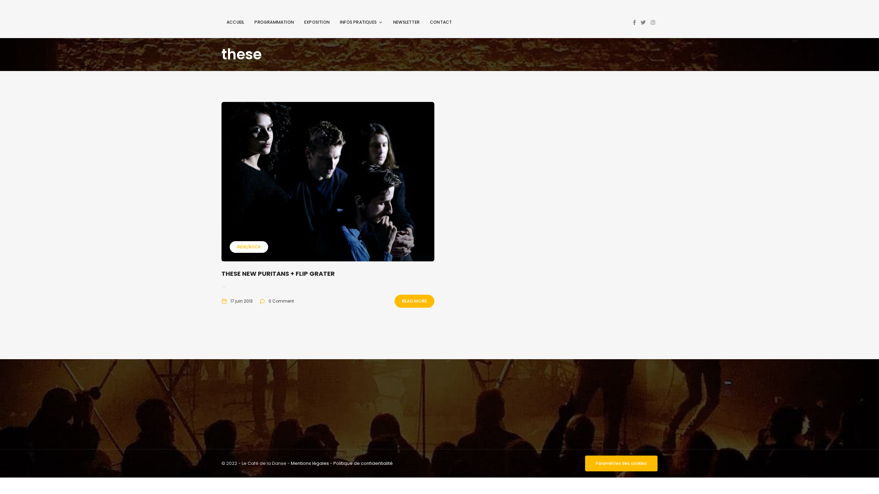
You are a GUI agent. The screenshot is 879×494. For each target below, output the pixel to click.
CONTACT (441, 22)
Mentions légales (310, 463)
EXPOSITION (317, 22)
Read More (414, 301)
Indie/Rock (249, 247)
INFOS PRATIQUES (358, 22)
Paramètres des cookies (621, 463)
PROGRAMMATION (274, 22)
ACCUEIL (235, 22)
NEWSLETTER (406, 22)
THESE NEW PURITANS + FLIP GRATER (278, 273)
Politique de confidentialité (363, 463)
